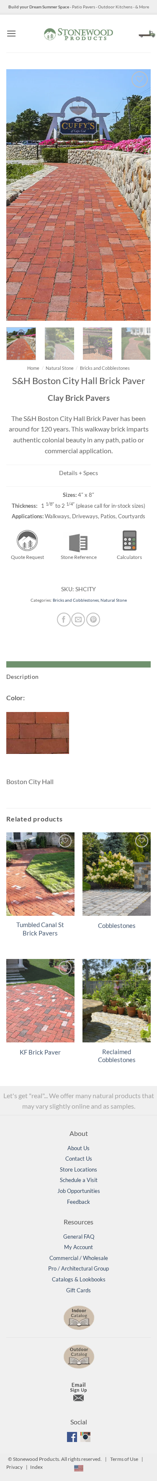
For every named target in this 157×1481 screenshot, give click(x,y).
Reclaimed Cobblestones (117, 1056)
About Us (78, 1148)
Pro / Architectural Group (78, 1268)
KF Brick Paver (40, 1052)
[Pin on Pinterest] (93, 619)
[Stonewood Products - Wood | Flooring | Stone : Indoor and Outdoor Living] (78, 33)
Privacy (14, 1467)
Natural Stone (60, 368)
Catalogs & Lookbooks (79, 1279)
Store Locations (78, 1169)
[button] (11, 33)
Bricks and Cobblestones (105, 368)
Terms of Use (124, 1459)
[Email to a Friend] (78, 619)
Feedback (78, 1201)
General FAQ (78, 1236)
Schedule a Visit (79, 1180)
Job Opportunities (78, 1190)
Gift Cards (78, 1290)
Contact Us (78, 1158)
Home (33, 368)
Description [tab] (22, 676)
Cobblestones (117, 925)
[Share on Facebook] (64, 619)
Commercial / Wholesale (78, 1258)
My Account (78, 1247)
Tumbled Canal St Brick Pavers (40, 929)
